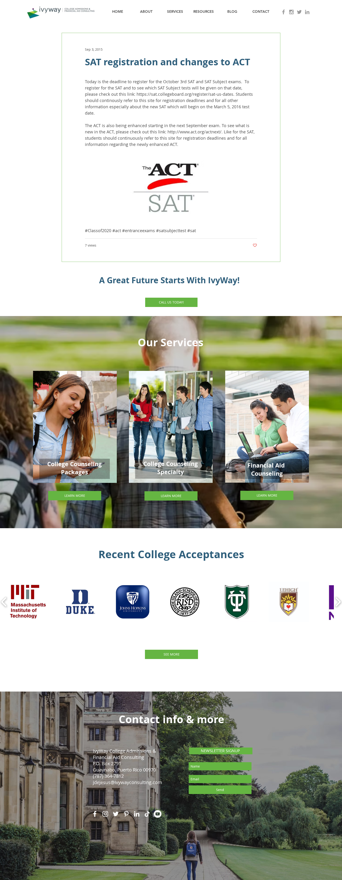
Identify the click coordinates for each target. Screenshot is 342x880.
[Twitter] (116, 814)
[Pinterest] (126, 814)
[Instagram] (105, 814)
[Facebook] (95, 814)
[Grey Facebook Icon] (283, 12)
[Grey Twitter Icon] (299, 12)
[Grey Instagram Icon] (291, 12)
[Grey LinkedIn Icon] (307, 12)
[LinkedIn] (137, 814)
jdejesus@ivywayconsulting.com (127, 782)
